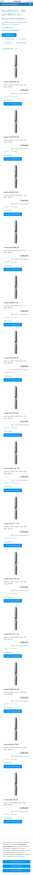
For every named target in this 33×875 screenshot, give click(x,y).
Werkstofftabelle (21, 43)
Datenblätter (8, 43)
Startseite (12, 22)
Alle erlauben (16, 870)
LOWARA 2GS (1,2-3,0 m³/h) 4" (11, 24)
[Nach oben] (28, 829)
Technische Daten (9, 39)
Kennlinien (22, 39)
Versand (25, 93)
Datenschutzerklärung (17, 856)
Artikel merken (8, 100)
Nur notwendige (16, 861)
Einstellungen (16, 866)
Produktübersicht (9, 35)
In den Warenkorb (13, 103)
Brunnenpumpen (22, 22)
